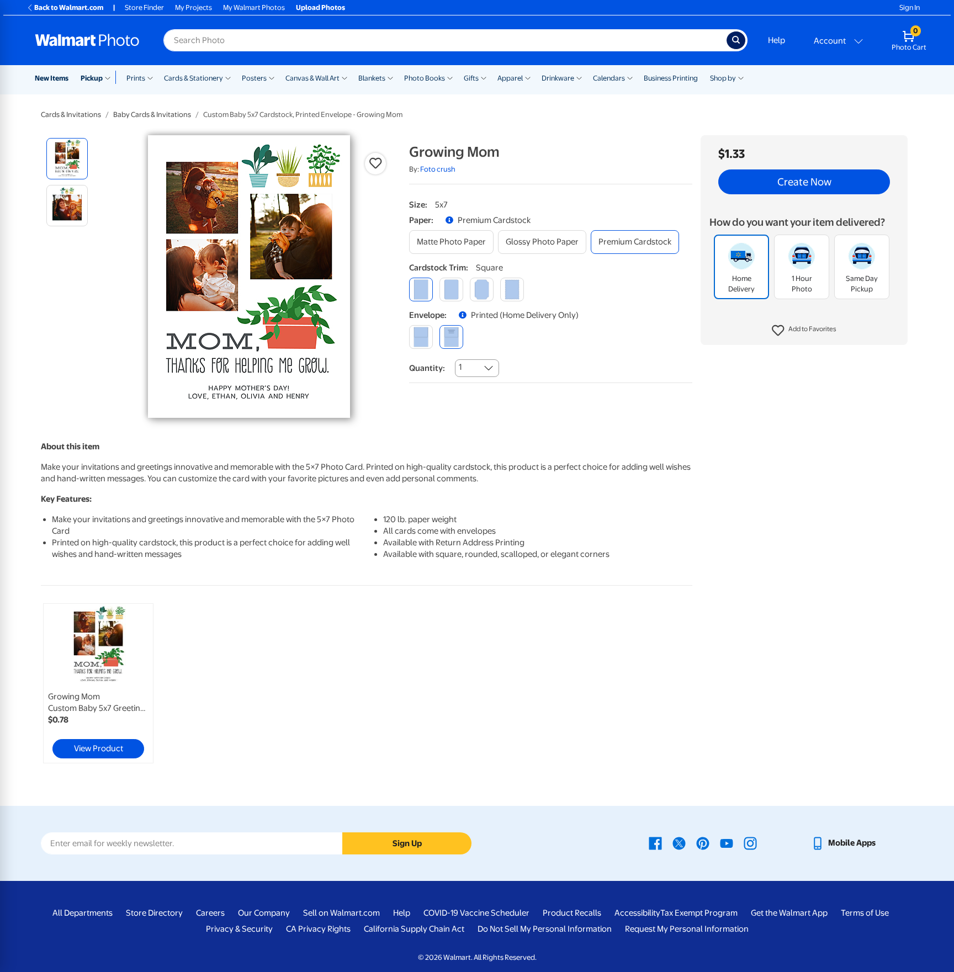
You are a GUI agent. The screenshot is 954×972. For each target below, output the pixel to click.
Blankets (371, 78)
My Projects (193, 7)
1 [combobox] (460, 367)
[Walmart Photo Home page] (87, 40)
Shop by (723, 78)
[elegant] (482, 289)
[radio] (67, 158)
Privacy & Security (239, 929)
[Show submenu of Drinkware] (579, 77)
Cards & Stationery (193, 78)
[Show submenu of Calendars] (630, 77)
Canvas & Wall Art (312, 78)
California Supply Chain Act (414, 929)
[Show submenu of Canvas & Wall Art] (344, 77)
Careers (210, 913)
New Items (51, 78)
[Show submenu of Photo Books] (450, 77)
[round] (451, 289)
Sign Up (407, 843)
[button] (804, 331)
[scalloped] (512, 289)
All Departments (82, 913)
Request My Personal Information (687, 929)
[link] (98, 683)
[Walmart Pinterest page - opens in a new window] (702, 843)
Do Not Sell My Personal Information (545, 929)
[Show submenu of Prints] (150, 77)
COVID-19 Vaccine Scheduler (476, 913)
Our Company (264, 913)
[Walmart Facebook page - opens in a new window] (655, 843)
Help (776, 40)
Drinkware (558, 78)
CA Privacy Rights (318, 929)
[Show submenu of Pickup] (110, 77)
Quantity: (427, 368)
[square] (421, 289)
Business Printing (671, 78)
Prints (135, 78)
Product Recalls (572, 913)
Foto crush (437, 169)
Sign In (909, 7)
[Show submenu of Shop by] (741, 77)
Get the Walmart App (789, 913)
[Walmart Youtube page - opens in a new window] (726, 843)
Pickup (92, 78)
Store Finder (144, 7)
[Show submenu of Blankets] (390, 77)
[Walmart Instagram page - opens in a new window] (750, 843)
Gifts (471, 78)
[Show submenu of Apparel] (527, 77)
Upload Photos (320, 7)
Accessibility (637, 913)
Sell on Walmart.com (341, 913)
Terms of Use (865, 913)
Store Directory (154, 913)
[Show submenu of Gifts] (483, 77)
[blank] (421, 337)
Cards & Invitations (71, 114)
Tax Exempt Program (699, 913)
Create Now (804, 182)
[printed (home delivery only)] (451, 337)
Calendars (609, 78)
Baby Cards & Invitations (152, 114)
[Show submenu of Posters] (271, 77)
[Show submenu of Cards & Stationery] (228, 77)
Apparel (510, 78)
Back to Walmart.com (68, 7)
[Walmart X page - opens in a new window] (679, 843)
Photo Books (424, 78)
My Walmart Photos (254, 7)
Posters (254, 78)
